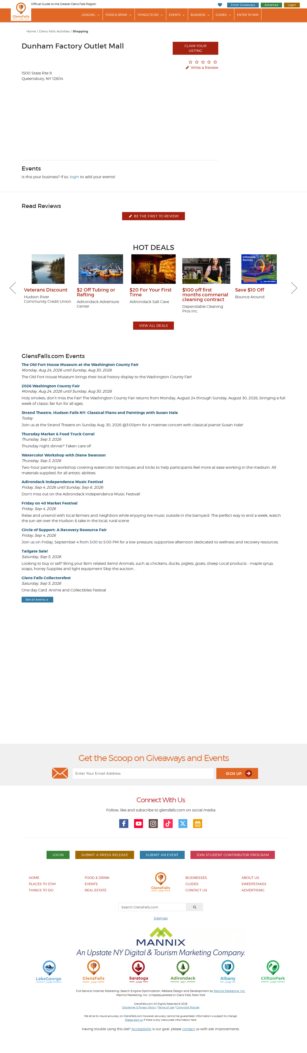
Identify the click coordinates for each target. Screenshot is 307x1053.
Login (292, 5)
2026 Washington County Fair (51, 386)
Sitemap (161, 918)
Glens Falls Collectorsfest (46, 577)
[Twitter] (183, 823)
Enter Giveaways (243, 5)
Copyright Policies (187, 1007)
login (74, 177)
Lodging (88, 15)
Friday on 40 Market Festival (49, 503)
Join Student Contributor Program (232, 855)
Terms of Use (166, 1007)
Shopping (80, 31)
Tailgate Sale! (35, 551)
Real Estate (95, 890)
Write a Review (204, 67)
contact (188, 1029)
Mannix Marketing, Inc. (229, 991)
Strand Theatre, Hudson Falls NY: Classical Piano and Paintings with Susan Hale (100, 412)
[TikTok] (168, 823)
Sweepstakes (254, 884)
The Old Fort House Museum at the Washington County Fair (80, 364)
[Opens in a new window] (48, 971)
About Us (250, 878)
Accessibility (141, 1029)
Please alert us (134, 1020)
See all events (35, 599)
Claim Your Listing (195, 48)
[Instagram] (153, 823)
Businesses (196, 878)
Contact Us (196, 890)
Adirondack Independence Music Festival (62, 481)
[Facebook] (123, 823)
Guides (221, 15)
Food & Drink (116, 15)
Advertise (271, 5)
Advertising (253, 890)
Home (31, 31)
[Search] (194, 907)
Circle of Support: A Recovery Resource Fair (64, 529)
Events (174, 15)
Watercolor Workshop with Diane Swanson (64, 455)
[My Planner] (197, 823)
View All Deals (153, 325)
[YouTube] (138, 823)
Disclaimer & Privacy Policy (139, 1007)
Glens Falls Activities (54, 31)
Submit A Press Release (104, 855)
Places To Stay (42, 884)
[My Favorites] (220, 4)
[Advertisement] (153, 685)
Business (198, 15)
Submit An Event (162, 855)
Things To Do (148, 15)
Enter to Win (248, 15)
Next (294, 288)
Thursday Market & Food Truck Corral (58, 434)
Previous (13, 288)
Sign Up (234, 773)
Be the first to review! (156, 216)
